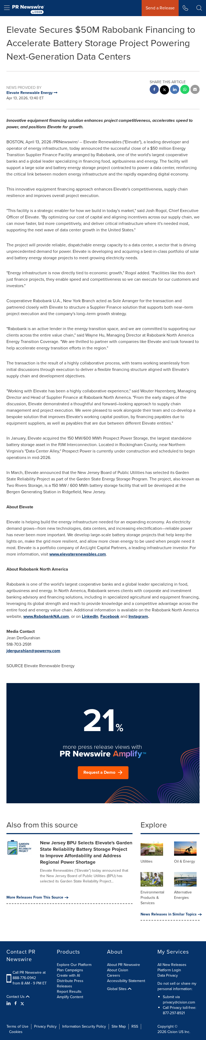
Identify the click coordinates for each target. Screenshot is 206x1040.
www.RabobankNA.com (46, 616)
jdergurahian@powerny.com (33, 651)
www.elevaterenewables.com (77, 554)
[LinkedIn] (9, 1003)
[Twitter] (22, 1003)
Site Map (119, 1026)
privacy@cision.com (179, 1002)
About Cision (117, 970)
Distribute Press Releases (70, 983)
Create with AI (68, 975)
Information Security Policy (84, 1026)
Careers (113, 975)
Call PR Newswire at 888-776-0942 (29, 975)
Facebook (109, 616)
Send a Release (160, 8)
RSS (134, 1026)
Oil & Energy (184, 861)
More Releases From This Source (34, 897)
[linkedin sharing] (174, 90)
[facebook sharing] (154, 90)
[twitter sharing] (164, 90)
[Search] (199, 8)
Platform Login (169, 970)
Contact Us (16, 996)
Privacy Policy (45, 1026)
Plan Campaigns (70, 970)
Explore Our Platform (74, 965)
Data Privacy (167, 975)
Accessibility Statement (126, 981)
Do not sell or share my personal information (176, 986)
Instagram (138, 616)
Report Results (69, 991)
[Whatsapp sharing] (184, 90)
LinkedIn (90, 616)
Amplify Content (70, 997)
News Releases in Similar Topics (169, 914)
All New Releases (171, 965)
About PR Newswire (123, 965)
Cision (172, 1032)
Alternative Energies (183, 894)
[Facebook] (15, 1003)
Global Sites (117, 989)
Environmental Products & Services (152, 897)
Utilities (147, 861)
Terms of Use (17, 1026)
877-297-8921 (174, 1013)
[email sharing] (195, 90)
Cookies (16, 1032)
